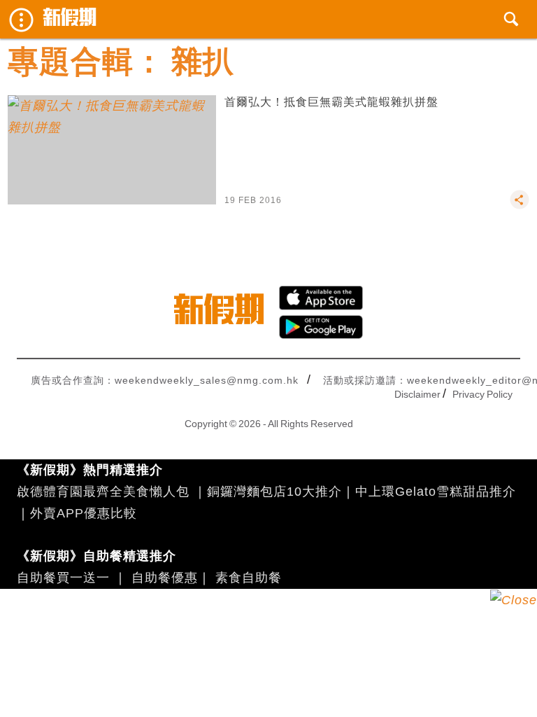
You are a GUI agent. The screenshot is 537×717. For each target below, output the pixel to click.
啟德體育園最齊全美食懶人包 (103, 492)
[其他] (519, 206)
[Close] (513, 600)
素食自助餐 (248, 578)
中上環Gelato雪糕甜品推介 (435, 492)
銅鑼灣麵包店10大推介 (274, 492)
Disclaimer (417, 394)
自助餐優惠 (164, 578)
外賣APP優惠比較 (83, 513)
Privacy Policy (482, 394)
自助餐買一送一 (63, 578)
